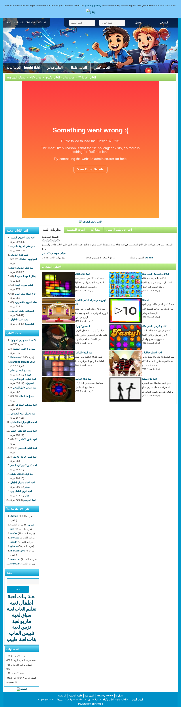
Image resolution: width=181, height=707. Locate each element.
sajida (13, 542)
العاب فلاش (55, 67)
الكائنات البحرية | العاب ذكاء (155, 274)
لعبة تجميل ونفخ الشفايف (22, 413)
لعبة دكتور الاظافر (28, 439)
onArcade (97, 703)
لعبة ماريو (21, 618)
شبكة (63, 253)
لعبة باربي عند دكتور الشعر (23, 430)
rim (12, 529)
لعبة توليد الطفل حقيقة (21, 474)
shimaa (14, 563)
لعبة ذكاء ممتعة (149, 378)
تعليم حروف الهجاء (24, 285)
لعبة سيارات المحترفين (26, 404)
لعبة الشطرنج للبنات (152, 352)
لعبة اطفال (20, 599)
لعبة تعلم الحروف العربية (22, 237)
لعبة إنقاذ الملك (26, 396)
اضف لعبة (89, 695)
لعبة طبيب (16, 639)
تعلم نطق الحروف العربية (22, 246)
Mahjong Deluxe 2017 (22, 361)
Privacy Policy (105, 695)
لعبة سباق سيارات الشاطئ (23, 422)
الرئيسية (62, 695)
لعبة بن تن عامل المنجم (24, 387)
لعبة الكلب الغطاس (27, 448)
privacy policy (93, 5)
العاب (20, 608)
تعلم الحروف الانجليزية (26, 302)
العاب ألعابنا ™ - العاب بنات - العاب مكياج (71, 77)
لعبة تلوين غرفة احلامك (24, 456)
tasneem (15, 559)
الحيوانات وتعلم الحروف (22, 311)
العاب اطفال (78, 67)
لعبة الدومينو (29, 500)
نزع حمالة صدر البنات (25, 293)
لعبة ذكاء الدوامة (83, 378)
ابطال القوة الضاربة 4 (25, 276)
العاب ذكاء (36, 77)
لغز (43, 253)
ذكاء (49, 253)
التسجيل (164, 22)
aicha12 (14, 537)
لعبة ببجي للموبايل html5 (23, 340)
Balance (15, 357)
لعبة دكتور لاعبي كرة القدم (23, 465)
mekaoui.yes (17, 550)
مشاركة (95, 229)
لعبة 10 (145, 300)
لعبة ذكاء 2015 (82, 274)
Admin (149, 257)
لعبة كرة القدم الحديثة (24, 348)
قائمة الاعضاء (75, 695)
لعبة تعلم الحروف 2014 (21, 267)
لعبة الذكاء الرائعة (83, 352)
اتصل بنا (119, 695)
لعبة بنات (26, 596)
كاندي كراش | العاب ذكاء (154, 326)
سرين (31, 524)
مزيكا (60, 699)
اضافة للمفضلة (76, 229)
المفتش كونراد (82, 326)
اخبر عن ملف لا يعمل (119, 229)
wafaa (13, 533)
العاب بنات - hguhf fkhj (23, 67)
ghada (14, 546)
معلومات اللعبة (52, 229)
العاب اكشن (102, 67)
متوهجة (55, 253)
